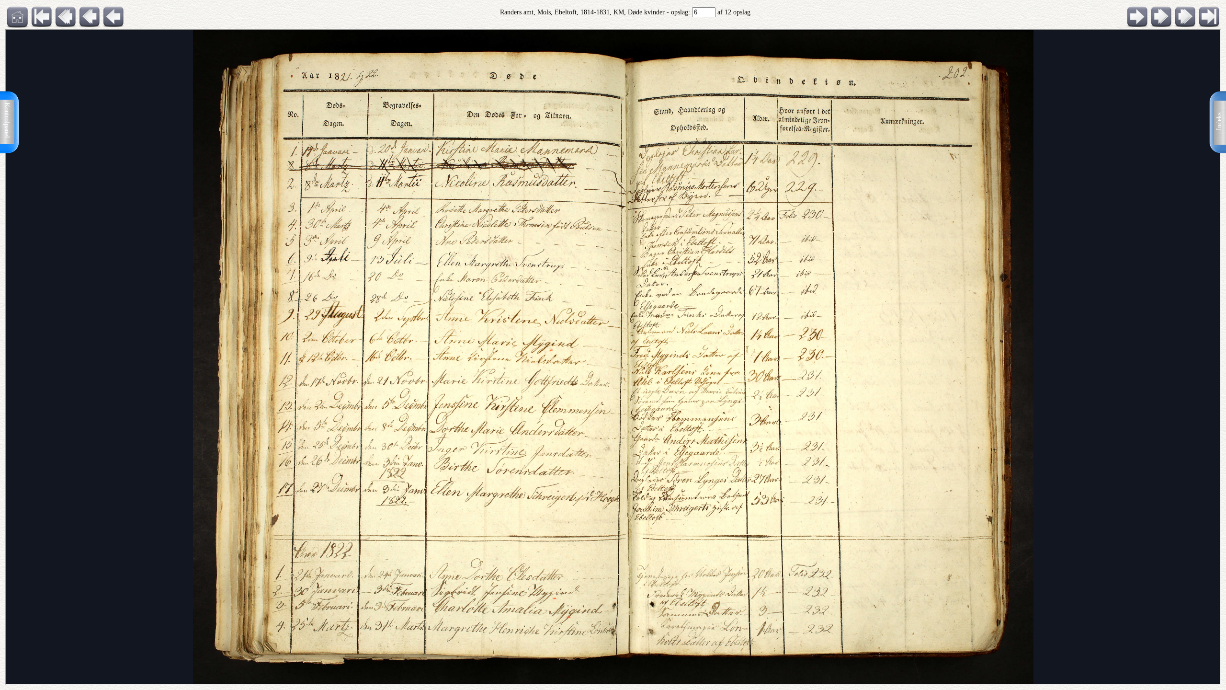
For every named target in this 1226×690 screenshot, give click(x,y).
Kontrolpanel (7, 120)
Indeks (1219, 121)
